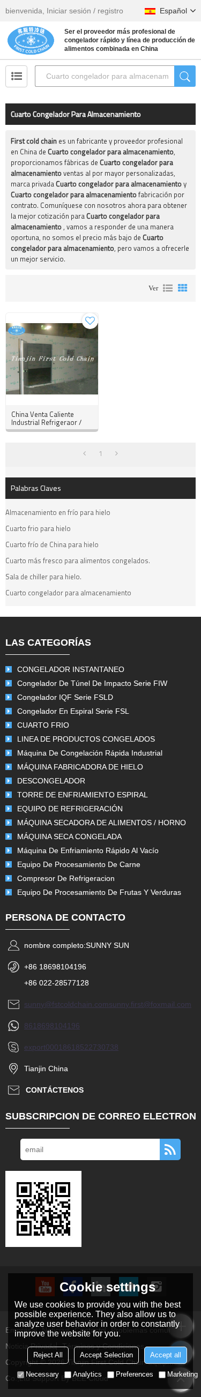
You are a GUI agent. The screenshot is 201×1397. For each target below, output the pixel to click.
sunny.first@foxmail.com (150, 1004)
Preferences (134, 1374)
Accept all (165, 1355)
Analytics (87, 1374)
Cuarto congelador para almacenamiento (68, 592)
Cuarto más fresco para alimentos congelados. (77, 560)
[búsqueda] (185, 76)
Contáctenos (55, 1090)
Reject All (48, 1355)
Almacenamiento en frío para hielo (57, 512)
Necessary (42, 1374)
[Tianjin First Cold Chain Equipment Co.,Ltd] (30, 40)
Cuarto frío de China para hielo (52, 544)
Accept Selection (106, 1355)
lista (167, 288)
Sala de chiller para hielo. (43, 576)
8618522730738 (90, 1047)
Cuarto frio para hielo (38, 528)
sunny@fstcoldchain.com (66, 1004)
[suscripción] (170, 1149)
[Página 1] (84, 453)
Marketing (182, 1374)
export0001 (43, 1047)
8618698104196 (52, 1025)
